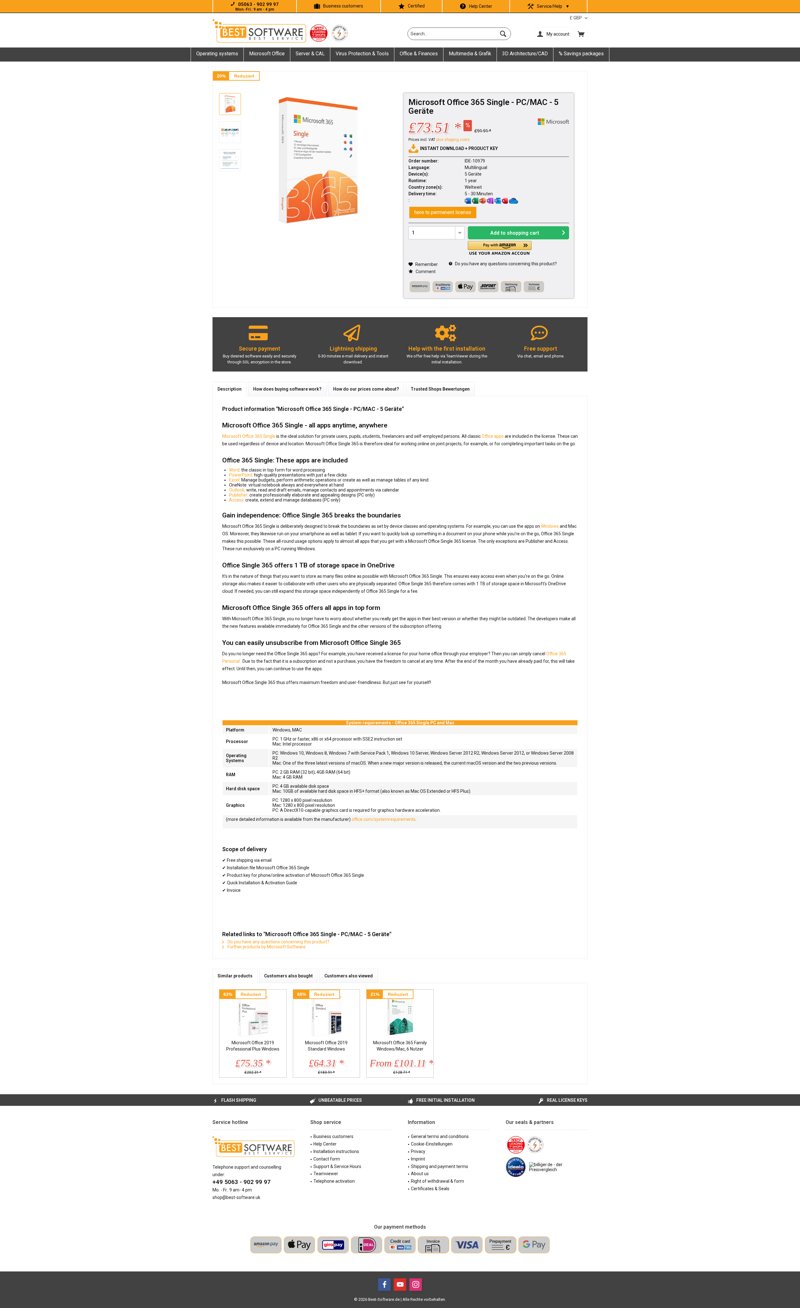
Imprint (418, 1158)
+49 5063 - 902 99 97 (241, 1182)
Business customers (343, 5)
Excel (234, 479)
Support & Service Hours (337, 1166)
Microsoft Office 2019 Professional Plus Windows (252, 1045)
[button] (500, 248)
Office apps (493, 436)
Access (236, 499)
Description (230, 389)
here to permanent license (442, 212)
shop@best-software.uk (236, 1197)
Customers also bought (288, 975)
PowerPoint (240, 474)
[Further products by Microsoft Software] (553, 121)
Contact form (326, 1158)
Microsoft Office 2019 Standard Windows (326, 1045)
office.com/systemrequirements (384, 819)
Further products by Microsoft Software (266, 946)
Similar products (235, 975)
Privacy (418, 1151)
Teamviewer (325, 1173)
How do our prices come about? (366, 389)
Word (234, 469)
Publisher (238, 494)
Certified (416, 5)
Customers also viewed (348, 975)
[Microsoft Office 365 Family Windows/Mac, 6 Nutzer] (400, 1014)
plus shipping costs (453, 139)
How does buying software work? (287, 389)
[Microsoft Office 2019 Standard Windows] (326, 1014)
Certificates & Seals (430, 1188)
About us (420, 1173)
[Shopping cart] (581, 33)
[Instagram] (415, 1284)
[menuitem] (581, 33)
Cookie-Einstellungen (431, 1143)
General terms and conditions (440, 1136)
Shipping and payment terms (439, 1166)
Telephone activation (334, 1181)
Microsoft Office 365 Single (248, 436)
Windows (550, 526)
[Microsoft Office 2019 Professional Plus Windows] (252, 1014)
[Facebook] (384, 1284)
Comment (425, 271)
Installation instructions (336, 1151)
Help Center (480, 6)
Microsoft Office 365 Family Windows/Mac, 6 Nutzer (400, 1045)
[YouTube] (400, 1284)
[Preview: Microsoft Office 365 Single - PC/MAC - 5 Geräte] (230, 104)
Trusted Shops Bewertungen (440, 389)
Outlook (236, 489)
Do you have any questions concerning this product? (505, 263)
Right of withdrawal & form (437, 1181)
